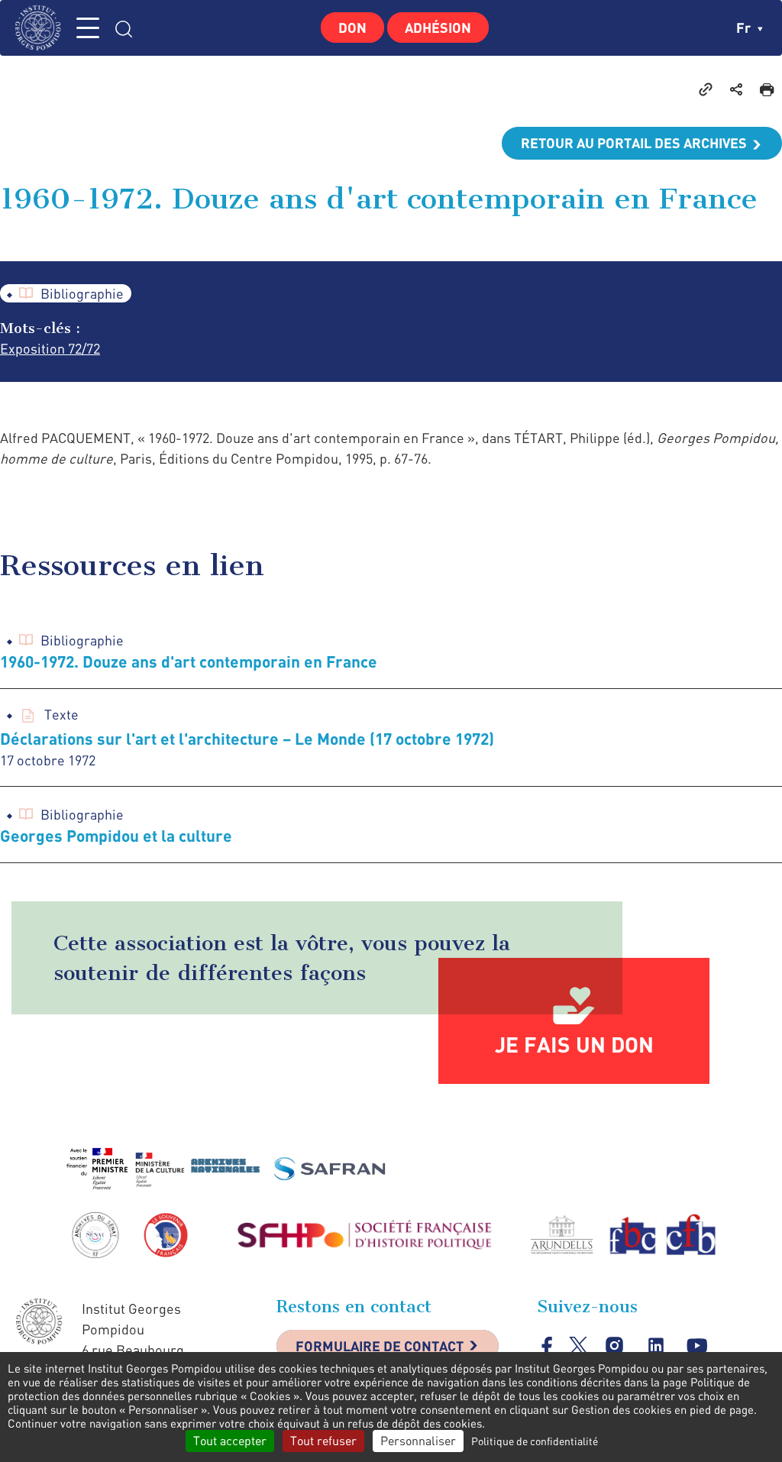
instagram (614, 1345)
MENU (87, 28)
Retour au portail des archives (634, 142)
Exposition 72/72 (50, 348)
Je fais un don (574, 1044)
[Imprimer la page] (766, 88)
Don (352, 27)
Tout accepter (230, 1440)
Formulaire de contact (380, 1345)
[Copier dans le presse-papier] (705, 88)
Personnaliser (418, 1440)
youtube (697, 1345)
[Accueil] (42, 27)
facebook (547, 1345)
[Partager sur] (736, 88)
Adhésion (438, 27)
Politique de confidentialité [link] (534, 1441)
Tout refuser (323, 1440)
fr (745, 27)
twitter (578, 1345)
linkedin (655, 1345)
